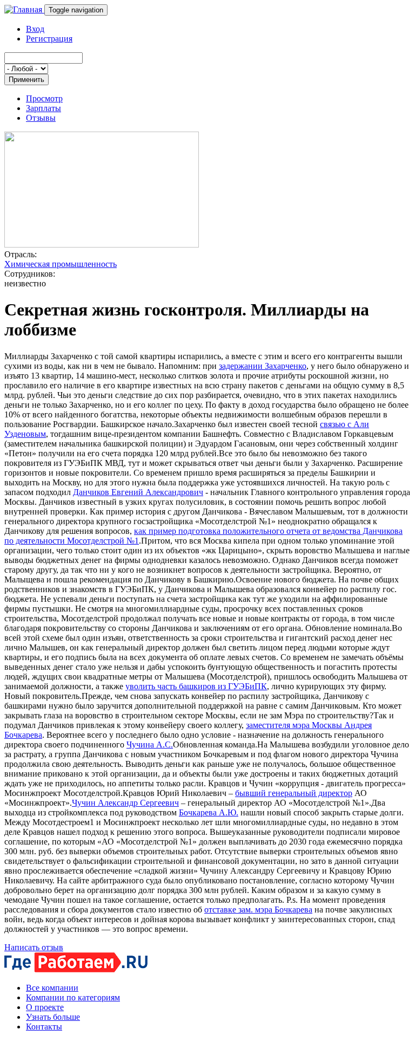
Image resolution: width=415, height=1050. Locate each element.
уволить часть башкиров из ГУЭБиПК (196, 686)
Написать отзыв (33, 947)
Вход (35, 28)
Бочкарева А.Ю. (208, 812)
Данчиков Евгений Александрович (138, 492)
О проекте (45, 1007)
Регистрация (49, 38)
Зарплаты (43, 108)
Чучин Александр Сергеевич (125, 802)
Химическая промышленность (60, 264)
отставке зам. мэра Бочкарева (258, 909)
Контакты (44, 1026)
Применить (26, 80)
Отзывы (41, 117)
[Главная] (24, 9)
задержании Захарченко (262, 365)
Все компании (52, 987)
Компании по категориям (73, 997)
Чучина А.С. (149, 744)
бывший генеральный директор (293, 793)
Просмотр (44, 98)
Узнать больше (53, 1016)
